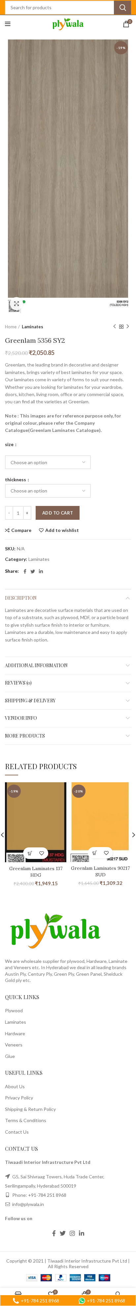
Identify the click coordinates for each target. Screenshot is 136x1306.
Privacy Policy (19, 1097)
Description (21, 598)
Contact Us (17, 1132)
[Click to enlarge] (16, 303)
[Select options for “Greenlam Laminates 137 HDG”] (30, 853)
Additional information (36, 665)
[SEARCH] (122, 7)
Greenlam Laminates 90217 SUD (100, 871)
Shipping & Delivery (30, 700)
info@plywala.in (27, 1204)
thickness (16, 479)
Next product (127, 326)
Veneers (13, 1044)
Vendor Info (21, 718)
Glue (10, 1056)
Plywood (14, 1010)
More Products (25, 736)
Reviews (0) (18, 683)
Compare (21, 530)
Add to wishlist (62, 530)
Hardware (15, 1033)
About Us (15, 1086)
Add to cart (57, 512)
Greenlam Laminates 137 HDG (35, 872)
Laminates (32, 326)
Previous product (114, 326)
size (10, 444)
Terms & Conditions (25, 1120)
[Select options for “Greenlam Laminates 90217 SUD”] (94, 853)
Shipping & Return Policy (30, 1109)
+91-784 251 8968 (47, 1195)
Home (11, 326)
